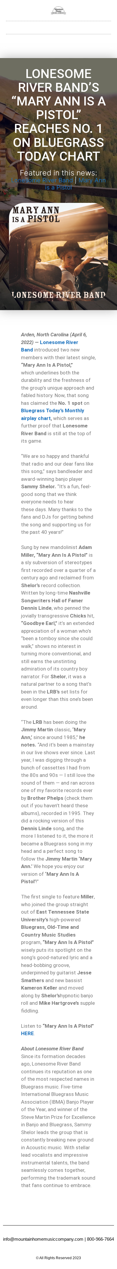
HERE (27, 1033)
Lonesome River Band (42, 180)
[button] (59, 26)
